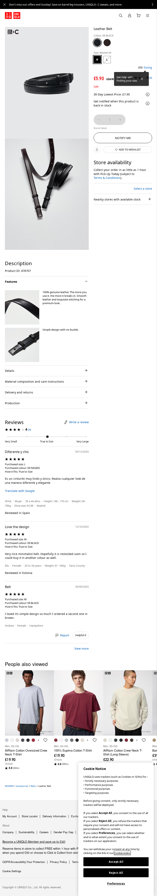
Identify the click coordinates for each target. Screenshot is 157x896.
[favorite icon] (45, 740)
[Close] (141, 78)
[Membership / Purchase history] (129, 15)
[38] (107, 42)
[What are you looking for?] (120, 15)
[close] (4, 4)
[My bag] (138, 15)
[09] (97, 42)
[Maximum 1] (120, 119)
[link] (83, 4)
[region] (116, 829)
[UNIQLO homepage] (12, 15)
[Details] (147, 103)
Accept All (116, 862)
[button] (22, 307)
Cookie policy (122, 853)
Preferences (116, 883)
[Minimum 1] (99, 119)
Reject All (116, 873)
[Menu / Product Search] (147, 15)
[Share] (97, 149)
